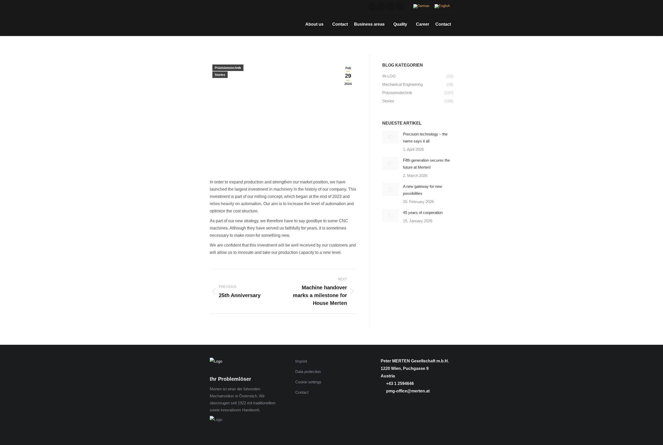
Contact (301, 392)
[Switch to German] (421, 6)
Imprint (301, 361)
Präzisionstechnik (228, 68)
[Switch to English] (442, 6)
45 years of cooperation (423, 212)
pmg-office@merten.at (407, 391)
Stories (220, 75)
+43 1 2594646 (399, 383)
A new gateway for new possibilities (422, 190)
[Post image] (390, 137)
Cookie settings (308, 382)
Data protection (308, 371)
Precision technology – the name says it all (425, 137)
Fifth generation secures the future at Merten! (426, 163)
